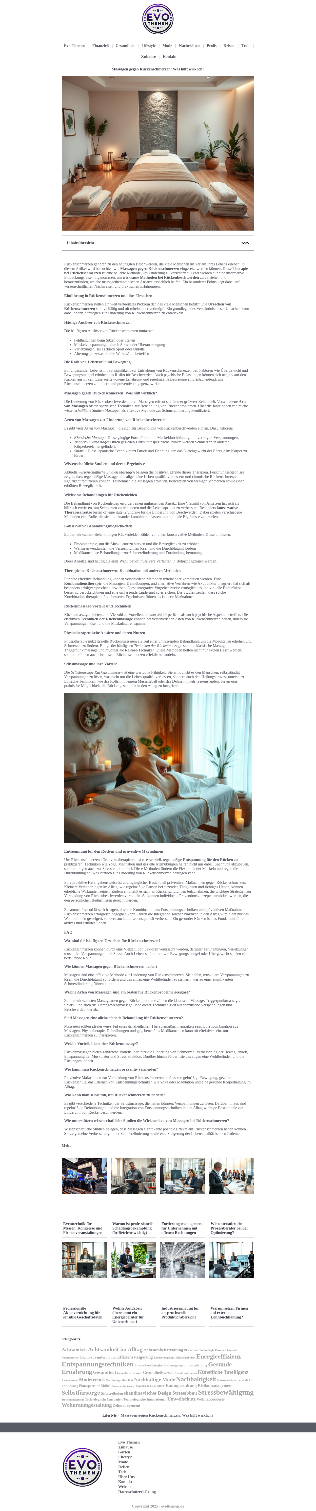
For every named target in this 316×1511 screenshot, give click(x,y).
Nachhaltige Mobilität (119, 1380)
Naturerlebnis (227, 1380)
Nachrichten (189, 45)
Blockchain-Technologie (199, 1350)
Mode (167, 45)
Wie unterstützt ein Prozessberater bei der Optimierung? (229, 1228)
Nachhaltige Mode (154, 1379)
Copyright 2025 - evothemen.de (158, 1506)
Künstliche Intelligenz (223, 1372)
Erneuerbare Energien (149, 1365)
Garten (124, 1452)
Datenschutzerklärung (137, 1491)
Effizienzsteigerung (135, 1357)
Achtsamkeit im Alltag (115, 1349)
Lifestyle (148, 45)
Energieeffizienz (218, 1356)
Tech (245, 45)
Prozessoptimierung (123, 1386)
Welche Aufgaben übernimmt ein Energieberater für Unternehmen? (128, 1315)
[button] (243, 243)
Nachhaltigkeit (196, 1379)
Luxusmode (70, 1380)
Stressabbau (184, 1393)
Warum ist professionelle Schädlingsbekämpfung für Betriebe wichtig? (132, 1228)
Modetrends (92, 1379)
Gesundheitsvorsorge (129, 1372)
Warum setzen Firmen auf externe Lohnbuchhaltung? (229, 1312)
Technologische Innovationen (144, 1399)
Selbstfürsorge (81, 1392)
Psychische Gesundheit (150, 1386)
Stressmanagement (73, 1399)
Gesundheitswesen (158, 1372)
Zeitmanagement (126, 1405)
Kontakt (170, 56)
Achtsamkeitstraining (163, 1350)
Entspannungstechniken (98, 1364)
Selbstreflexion (112, 1393)
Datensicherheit (226, 1350)
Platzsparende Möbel (94, 1386)
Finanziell (100, 45)
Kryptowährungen (186, 1372)
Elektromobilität (185, 1357)
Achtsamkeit (74, 1349)
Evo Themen (74, 45)
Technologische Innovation (103, 1399)
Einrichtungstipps (164, 1357)
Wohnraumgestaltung (87, 1405)
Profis (212, 45)
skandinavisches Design (147, 1393)
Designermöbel (70, 1357)
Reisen (229, 45)
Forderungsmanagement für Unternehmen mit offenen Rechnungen (182, 1228)
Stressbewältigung (226, 1392)
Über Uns (126, 1477)
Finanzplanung (195, 1365)
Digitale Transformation (98, 1357)
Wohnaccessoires (211, 1399)
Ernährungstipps (173, 1365)
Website (124, 1487)
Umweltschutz (181, 1399)
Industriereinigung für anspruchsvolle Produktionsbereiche (180, 1312)
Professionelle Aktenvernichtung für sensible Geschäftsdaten (82, 1312)
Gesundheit (125, 45)
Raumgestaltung (181, 1385)
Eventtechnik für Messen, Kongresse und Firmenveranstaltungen (82, 1228)
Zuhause (148, 56)
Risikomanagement (215, 1385)
